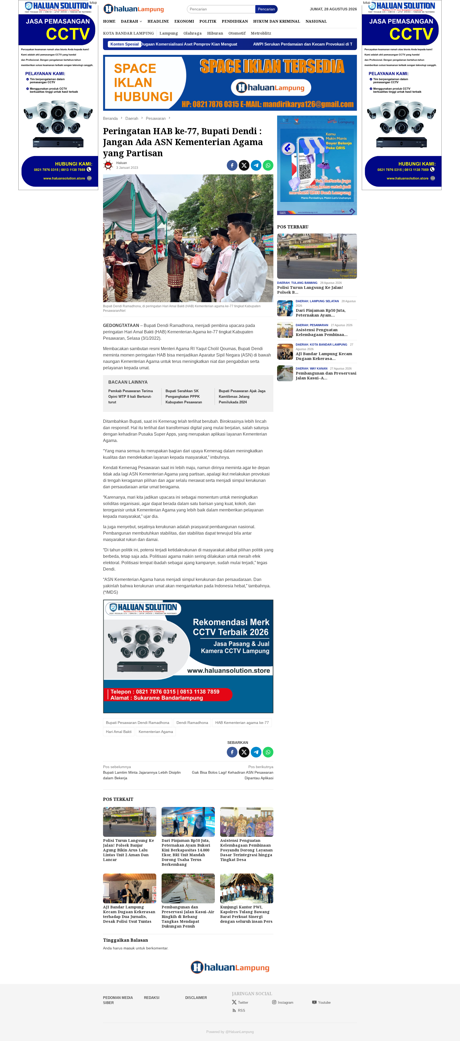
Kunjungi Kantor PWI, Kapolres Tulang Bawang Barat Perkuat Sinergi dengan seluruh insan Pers (246, 914)
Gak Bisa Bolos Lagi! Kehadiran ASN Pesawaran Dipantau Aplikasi (232, 772)
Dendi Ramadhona (192, 722)
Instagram (285, 1003)
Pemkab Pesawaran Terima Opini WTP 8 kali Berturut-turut (130, 396)
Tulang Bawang (304, 282)
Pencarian (266, 9)
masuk (129, 948)
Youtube (324, 1003)
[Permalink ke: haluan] (108, 165)
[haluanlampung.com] (133, 9)
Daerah (283, 282)
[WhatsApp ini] (268, 165)
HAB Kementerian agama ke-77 (242, 722)
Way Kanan (318, 368)
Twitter (243, 1003)
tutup (93, 3)
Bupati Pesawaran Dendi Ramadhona (137, 722)
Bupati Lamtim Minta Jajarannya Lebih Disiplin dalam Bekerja (142, 772)
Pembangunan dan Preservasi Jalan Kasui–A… (326, 375)
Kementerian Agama (156, 731)
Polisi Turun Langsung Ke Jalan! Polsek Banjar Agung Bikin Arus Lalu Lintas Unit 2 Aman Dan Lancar (128, 850)
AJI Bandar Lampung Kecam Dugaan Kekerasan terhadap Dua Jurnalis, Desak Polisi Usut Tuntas (129, 914)
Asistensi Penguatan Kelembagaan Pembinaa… (322, 332)
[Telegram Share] (256, 165)
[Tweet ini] (244, 165)
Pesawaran (319, 325)
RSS (241, 1011)
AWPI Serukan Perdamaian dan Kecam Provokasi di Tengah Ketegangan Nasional (276, 44)
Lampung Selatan (324, 301)
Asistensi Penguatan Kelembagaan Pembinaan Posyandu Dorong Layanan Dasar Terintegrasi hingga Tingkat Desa (246, 850)
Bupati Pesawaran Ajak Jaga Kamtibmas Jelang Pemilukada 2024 (242, 396)
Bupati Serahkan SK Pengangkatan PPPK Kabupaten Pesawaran (184, 396)
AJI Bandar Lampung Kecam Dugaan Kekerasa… (324, 356)
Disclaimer (196, 998)
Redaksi (151, 998)
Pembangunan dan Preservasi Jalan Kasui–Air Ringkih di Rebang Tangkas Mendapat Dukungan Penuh (188, 916)
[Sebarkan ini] (232, 165)
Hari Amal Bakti (119, 731)
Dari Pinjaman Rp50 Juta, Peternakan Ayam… (321, 312)
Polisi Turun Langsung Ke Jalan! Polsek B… (310, 289)
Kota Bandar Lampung (328, 344)
